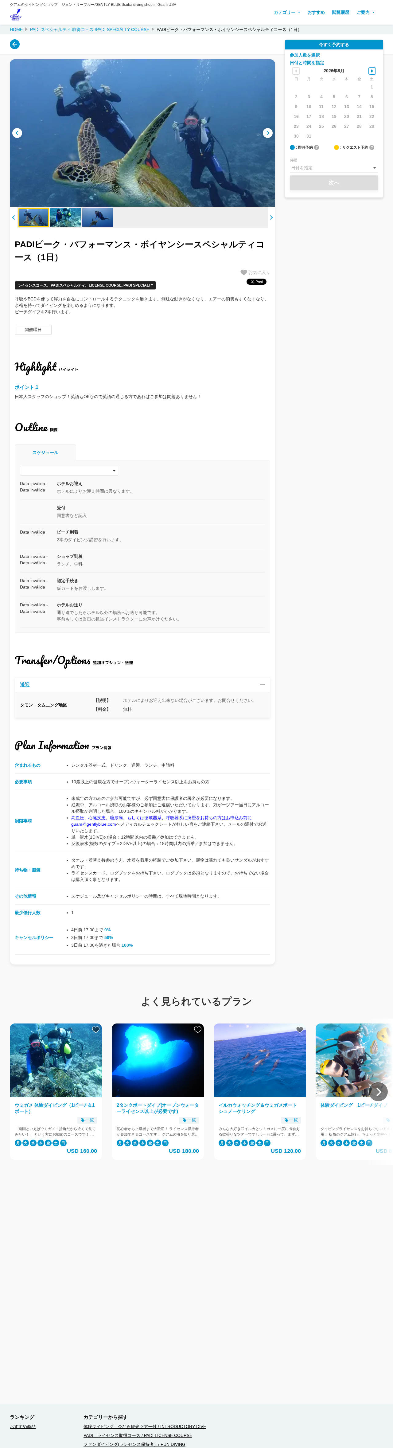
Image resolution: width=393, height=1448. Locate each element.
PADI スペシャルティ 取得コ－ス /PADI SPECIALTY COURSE (89, 29)
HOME (16, 29)
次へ (334, 183)
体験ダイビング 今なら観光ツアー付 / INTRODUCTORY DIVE (145, 1426)
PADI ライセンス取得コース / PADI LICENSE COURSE (138, 1435)
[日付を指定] (334, 168)
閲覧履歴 (340, 12)
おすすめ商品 (23, 1426)
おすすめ (316, 12)
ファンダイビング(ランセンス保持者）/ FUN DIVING (134, 1444)
